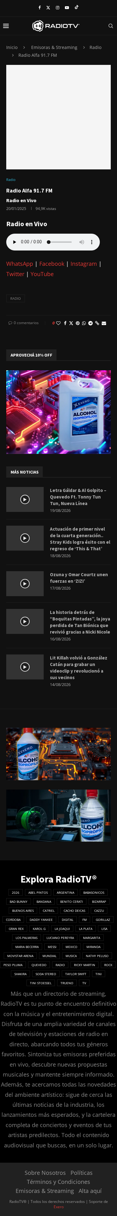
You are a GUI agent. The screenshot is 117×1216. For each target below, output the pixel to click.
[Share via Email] (104, 323)
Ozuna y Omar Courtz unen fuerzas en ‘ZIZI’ (79, 578)
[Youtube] (67, 7)
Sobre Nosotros (45, 1172)
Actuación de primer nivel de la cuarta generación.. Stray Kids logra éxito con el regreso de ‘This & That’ (80, 539)
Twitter (15, 274)
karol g (39, 929)
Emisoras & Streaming (54, 47)
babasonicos (93, 892)
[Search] (111, 26)
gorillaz (103, 919)
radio (15, 298)
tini (98, 974)
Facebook (51, 263)
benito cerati (71, 901)
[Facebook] (39, 7)
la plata (85, 929)
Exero (59, 1206)
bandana (44, 901)
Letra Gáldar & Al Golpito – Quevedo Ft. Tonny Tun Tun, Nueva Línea (78, 496)
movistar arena (20, 956)
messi (52, 947)
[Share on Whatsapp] (84, 323)
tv (84, 983)
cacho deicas (74, 910)
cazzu (99, 910)
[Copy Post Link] (97, 323)
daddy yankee (41, 919)
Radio (95, 47)
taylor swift (75, 974)
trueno (67, 983)
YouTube (42, 274)
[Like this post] (58, 323)
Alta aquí (90, 1190)
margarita (91, 938)
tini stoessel (40, 983)
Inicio (11, 47)
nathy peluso (97, 956)
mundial (49, 956)
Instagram (84, 263)
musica (71, 956)
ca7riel (49, 910)
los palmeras (26, 938)
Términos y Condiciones (58, 1181)
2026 (15, 892)
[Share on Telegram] (90, 323)
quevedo (39, 965)
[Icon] (25, 499)
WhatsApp (19, 263)
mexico (71, 947)
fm (84, 919)
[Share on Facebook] (65, 323)
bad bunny (18, 901)
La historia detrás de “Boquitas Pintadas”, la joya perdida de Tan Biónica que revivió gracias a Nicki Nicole (80, 622)
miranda (93, 947)
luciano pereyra (60, 938)
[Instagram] (57, 7)
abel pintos (38, 892)
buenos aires (23, 910)
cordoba (13, 919)
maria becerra (27, 947)
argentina (65, 892)
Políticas (82, 1172)
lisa (104, 929)
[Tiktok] (77, 7)
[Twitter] (48, 7)
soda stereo (46, 974)
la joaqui (62, 929)
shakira (20, 974)
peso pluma (12, 965)
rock (108, 965)
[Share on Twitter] (71, 323)
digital (67, 919)
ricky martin (84, 965)
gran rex (16, 929)
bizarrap (99, 901)
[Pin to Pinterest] (78, 323)
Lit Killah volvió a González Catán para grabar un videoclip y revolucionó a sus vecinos (78, 667)
